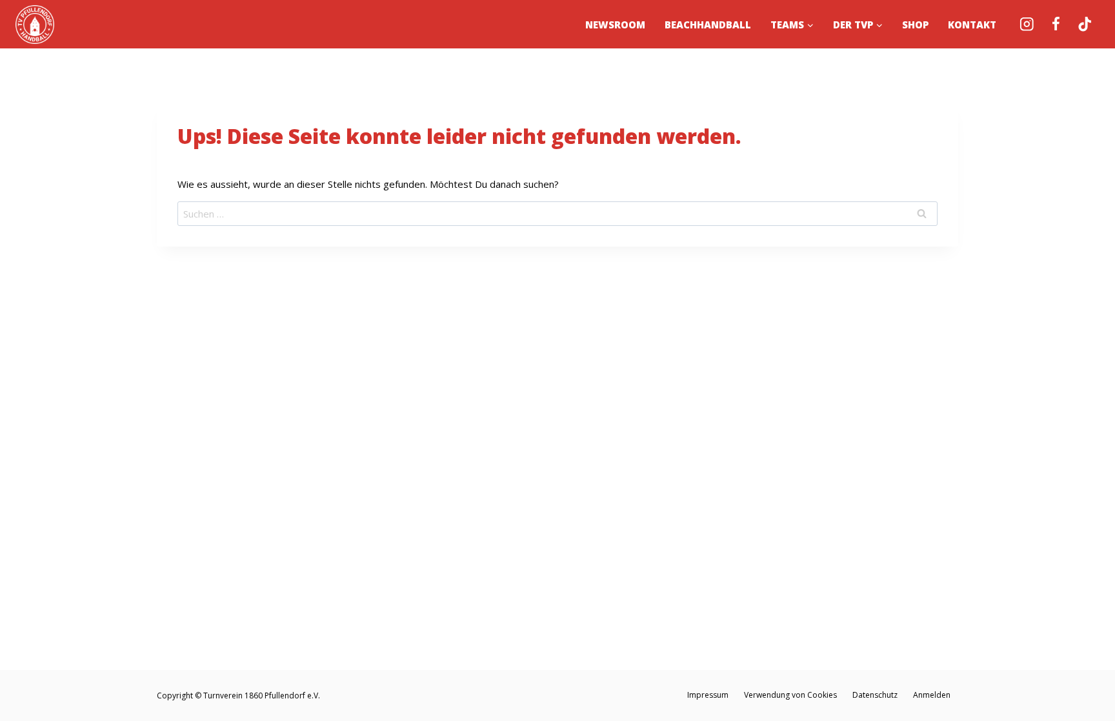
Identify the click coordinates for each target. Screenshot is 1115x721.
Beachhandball (708, 24)
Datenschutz (875, 694)
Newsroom (615, 24)
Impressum (707, 694)
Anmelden (931, 694)
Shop (915, 24)
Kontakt (972, 24)
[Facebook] (1055, 24)
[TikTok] (1085, 24)
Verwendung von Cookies (790, 694)
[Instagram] (1026, 24)
